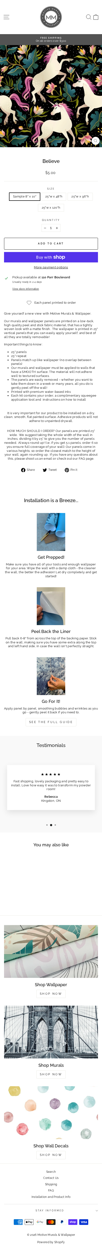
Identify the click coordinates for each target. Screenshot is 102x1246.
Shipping (51, 1184)
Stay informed (50, 1210)
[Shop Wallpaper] (51, 951)
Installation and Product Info (51, 1197)
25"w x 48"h (54, 196)
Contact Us (51, 1178)
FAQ (51, 1190)
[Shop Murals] (51, 1032)
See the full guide (51, 722)
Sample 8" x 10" (24, 196)
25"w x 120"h (51, 207)
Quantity (51, 220)
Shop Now (51, 993)
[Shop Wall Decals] (51, 1112)
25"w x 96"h (80, 196)
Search (51, 1171)
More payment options (51, 267)
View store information (25, 288)
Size (51, 188)
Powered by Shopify (51, 1242)
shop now (51, 1155)
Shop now (51, 1074)
